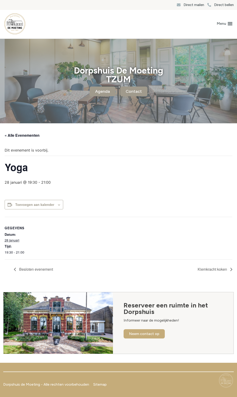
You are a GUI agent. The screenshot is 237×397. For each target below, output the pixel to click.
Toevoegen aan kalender (34, 204)
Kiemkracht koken (213, 269)
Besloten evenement (35, 269)
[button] (224, 24)
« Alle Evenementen (22, 135)
